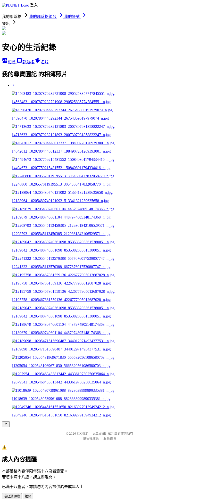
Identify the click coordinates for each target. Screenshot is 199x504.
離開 (28, 496)
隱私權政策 (91, 438)
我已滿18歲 (12, 496)
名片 (45, 62)
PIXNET (82, 433)
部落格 (28, 62)
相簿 (12, 62)
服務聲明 (109, 438)
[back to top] (6, 424)
